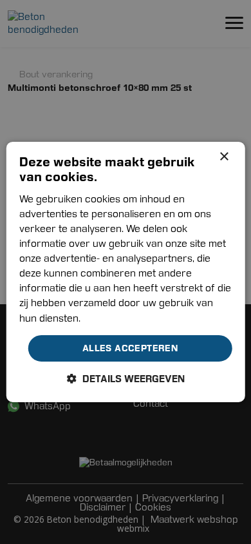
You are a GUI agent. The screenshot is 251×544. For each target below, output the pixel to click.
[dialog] (125, 272)
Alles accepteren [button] (130, 348)
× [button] (223, 157)
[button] (126, 378)
